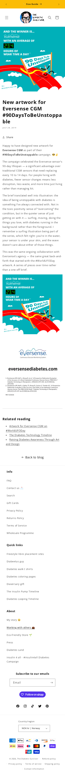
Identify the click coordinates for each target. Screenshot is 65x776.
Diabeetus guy (15, 561)
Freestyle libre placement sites (25, 554)
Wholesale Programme (20, 533)
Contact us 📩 (15, 488)
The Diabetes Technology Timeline (30, 435)
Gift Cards (13, 503)
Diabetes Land (15, 649)
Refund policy (49, 758)
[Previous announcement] (6, 4)
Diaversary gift (15, 584)
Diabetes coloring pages (21, 576)
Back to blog (34, 457)
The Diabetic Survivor (27, 758)
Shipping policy (52, 764)
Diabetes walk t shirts (20, 569)
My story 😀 (14, 619)
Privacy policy (15, 764)
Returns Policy (15, 518)
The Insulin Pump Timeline (23, 591)
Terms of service (33, 764)
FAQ (9, 480)
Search (11, 495)
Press (10, 642)
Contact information (34, 769)
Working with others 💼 (21, 627)
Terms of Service (17, 525)
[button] (6, 17)
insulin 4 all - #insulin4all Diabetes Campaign (28, 659)
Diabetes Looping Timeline (23, 599)
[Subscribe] (51, 683)
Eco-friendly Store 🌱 (19, 635)
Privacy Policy (15, 510)
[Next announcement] (58, 4)
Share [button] (9, 137)
